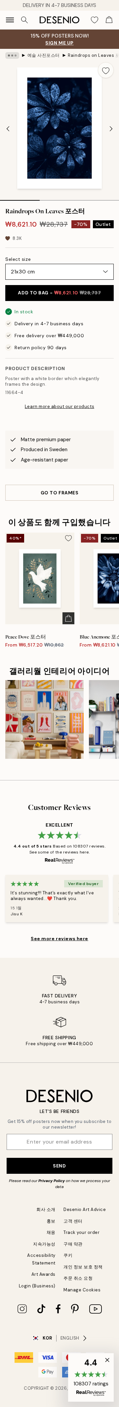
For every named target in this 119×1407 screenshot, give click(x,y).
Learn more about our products (59, 406)
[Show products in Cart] (109, 20)
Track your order (81, 1232)
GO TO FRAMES (60, 493)
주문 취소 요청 (78, 1278)
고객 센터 (73, 1221)
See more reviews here (59, 939)
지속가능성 (44, 1244)
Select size (18, 259)
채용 (51, 1232)
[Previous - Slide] (8, 129)
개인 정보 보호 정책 (83, 1267)
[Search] (24, 20)
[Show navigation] (10, 20)
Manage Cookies (81, 1290)
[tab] (20, 198)
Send (59, 1166)
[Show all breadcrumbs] (12, 55)
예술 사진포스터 (43, 55)
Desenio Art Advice (84, 1209)
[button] (91, 1377)
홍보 (51, 1221)
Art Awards (43, 1274)
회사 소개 (46, 1209)
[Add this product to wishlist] (106, 70)
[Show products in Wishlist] (94, 20)
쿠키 (67, 1255)
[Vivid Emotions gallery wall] (44, 719)
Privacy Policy (51, 1180)
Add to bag (59, 293)
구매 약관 (73, 1244)
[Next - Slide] (111, 129)
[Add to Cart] (68, 618)
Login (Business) (37, 1286)
